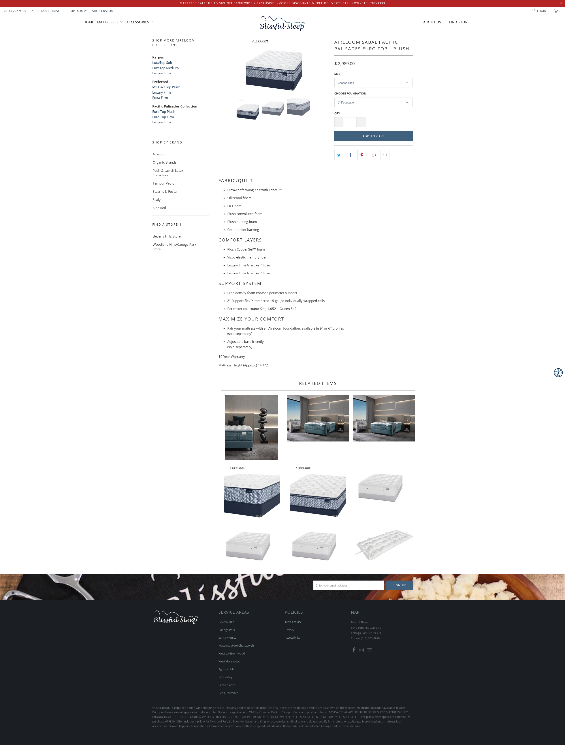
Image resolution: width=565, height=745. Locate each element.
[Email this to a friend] (385, 155)
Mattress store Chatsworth (236, 645)
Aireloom (160, 154)
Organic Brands (164, 162)
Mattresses (108, 22)
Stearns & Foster (165, 191)
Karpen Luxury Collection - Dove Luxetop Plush (384, 486)
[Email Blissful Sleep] (369, 650)
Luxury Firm (162, 73)
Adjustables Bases (47, 11)
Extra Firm (160, 97)
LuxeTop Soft (162, 62)
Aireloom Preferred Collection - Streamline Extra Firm (384, 418)
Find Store (459, 22)
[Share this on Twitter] (339, 155)
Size (337, 74)
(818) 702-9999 (15, 11)
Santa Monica (227, 637)
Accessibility (292, 637)
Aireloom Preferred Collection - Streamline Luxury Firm (318, 418)
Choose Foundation (350, 93)
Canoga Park (226, 630)
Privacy (289, 630)
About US (432, 22)
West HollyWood (229, 661)
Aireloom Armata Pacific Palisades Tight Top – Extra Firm (251, 491)
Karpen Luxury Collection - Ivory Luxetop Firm (251, 544)
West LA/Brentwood (231, 653)
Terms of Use (293, 622)
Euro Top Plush (163, 111)
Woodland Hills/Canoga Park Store (174, 246)
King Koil (159, 208)
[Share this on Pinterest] (362, 155)
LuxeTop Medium (165, 68)
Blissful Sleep (170, 708)
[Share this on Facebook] (350, 155)
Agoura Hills (226, 669)
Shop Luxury (77, 11)
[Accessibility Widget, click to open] (558, 372)
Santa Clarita (226, 685)
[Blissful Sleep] (282, 23)
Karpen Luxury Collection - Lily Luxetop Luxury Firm (318, 544)
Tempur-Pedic (163, 183)
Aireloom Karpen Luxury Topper (384, 544)
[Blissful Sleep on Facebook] (354, 650)
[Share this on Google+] (373, 155)
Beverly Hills (226, 622)
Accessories (138, 22)
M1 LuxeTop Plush (166, 87)
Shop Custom (103, 11)
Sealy (157, 199)
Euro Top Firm (163, 117)
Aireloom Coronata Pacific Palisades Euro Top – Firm (318, 491)
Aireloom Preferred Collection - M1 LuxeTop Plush (251, 427)
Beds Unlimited (228, 693)
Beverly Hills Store (167, 236)
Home (88, 22)
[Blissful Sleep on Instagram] (362, 650)
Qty (337, 113)
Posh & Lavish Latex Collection (168, 172)
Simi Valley (225, 677)
